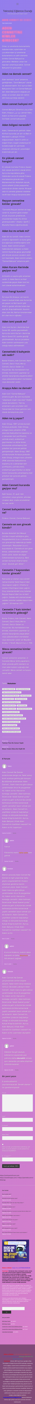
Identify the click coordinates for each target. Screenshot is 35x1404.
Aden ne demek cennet (9, 705)
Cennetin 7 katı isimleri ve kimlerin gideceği (14, 718)
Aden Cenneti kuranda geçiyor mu (11, 692)
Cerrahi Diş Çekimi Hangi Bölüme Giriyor (12, 1326)
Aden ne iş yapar (22, 705)
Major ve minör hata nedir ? (9, 1224)
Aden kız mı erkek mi (21, 699)
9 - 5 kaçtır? (6, 1156)
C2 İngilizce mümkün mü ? (8, 1207)
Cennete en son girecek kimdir (10, 712)
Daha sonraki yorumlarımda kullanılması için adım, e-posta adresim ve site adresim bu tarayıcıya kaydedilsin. (16, 1148)
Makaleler (11, 683)
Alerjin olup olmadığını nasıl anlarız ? (11, 1215)
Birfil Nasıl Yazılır (6, 1321)
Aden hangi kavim (25, 695)
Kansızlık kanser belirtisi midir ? (10, 1198)
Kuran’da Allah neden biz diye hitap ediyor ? (13, 1202)
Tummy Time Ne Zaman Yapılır (13, 743)
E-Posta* (5, 1125)
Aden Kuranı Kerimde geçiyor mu (11, 702)
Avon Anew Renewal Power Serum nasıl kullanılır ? (14, 1232)
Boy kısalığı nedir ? (6, 1194)
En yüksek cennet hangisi (9, 725)
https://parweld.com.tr (25, 1177)
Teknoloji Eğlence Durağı (17, 10)
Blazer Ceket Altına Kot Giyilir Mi (13, 749)
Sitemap (3, 1180)
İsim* (4, 1116)
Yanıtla (14, 833)
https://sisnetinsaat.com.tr (9, 1177)
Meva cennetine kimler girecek (11, 728)
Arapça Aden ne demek (9, 708)
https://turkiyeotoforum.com (9, 1175)
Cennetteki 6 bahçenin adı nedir (11, 722)
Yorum (4, 1093)
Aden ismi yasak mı (8, 699)
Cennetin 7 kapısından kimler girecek (12, 715)
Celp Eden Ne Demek (7, 1332)
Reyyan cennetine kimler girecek (11, 731)
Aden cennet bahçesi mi (23, 689)
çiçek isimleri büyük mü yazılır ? (10, 1219)
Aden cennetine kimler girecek (10, 695)
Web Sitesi (5, 1134)
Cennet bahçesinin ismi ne (24, 708)
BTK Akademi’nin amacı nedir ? (10, 1228)
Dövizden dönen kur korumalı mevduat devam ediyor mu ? (16, 1211)
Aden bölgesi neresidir (8, 689)
